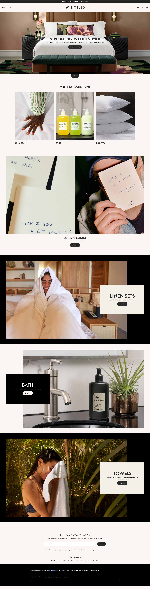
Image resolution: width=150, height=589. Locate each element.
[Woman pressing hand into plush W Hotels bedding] (34, 116)
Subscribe (101, 544)
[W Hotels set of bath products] (75, 116)
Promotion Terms (75, 560)
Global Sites (96, 560)
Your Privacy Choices (59, 570)
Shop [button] (3, 7)
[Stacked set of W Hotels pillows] (115, 116)
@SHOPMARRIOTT (76, 557)
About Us (53, 560)
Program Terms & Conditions (81, 570)
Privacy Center (46, 570)
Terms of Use (69, 570)
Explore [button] (12, 7)
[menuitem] (5, 7)
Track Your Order (61, 560)
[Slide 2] (75, 75)
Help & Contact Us (94, 570)
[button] (147, 7)
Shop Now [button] (75, 245)
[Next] (78, 76)
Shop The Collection (76, 47)
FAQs (68, 560)
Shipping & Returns (85, 560)
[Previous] (72, 76)
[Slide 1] (74, 75)
